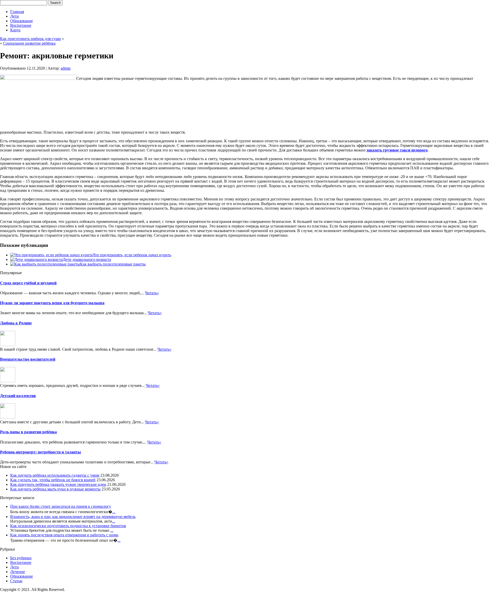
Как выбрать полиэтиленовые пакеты (113, 264)
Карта (15, 30)
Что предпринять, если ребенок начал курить (132, 255)
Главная (17, 11)
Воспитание (20, 25)
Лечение (17, 571)
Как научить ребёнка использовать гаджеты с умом (54, 475)
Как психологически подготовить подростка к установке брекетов (68, 526)
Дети (14, 16)
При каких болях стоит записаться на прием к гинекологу (60, 506)
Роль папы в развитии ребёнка (28, 432)
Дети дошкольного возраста (87, 259)
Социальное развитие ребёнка (29, 43)
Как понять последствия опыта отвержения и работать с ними (64, 535)
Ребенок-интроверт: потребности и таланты (40, 452)
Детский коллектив (18, 396)
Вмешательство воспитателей (27, 359)
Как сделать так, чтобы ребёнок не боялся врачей (53, 480)
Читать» (152, 293)
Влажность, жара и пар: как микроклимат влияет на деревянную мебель (72, 516)
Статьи (16, 581)
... (113, 512)
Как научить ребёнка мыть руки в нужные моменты (55, 489)
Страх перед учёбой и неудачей (28, 283)
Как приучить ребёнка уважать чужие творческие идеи (58, 484)
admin (66, 68)
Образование (21, 21)
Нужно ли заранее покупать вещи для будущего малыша (52, 303)
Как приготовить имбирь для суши (30, 38)
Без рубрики (21, 558)
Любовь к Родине (16, 323)
